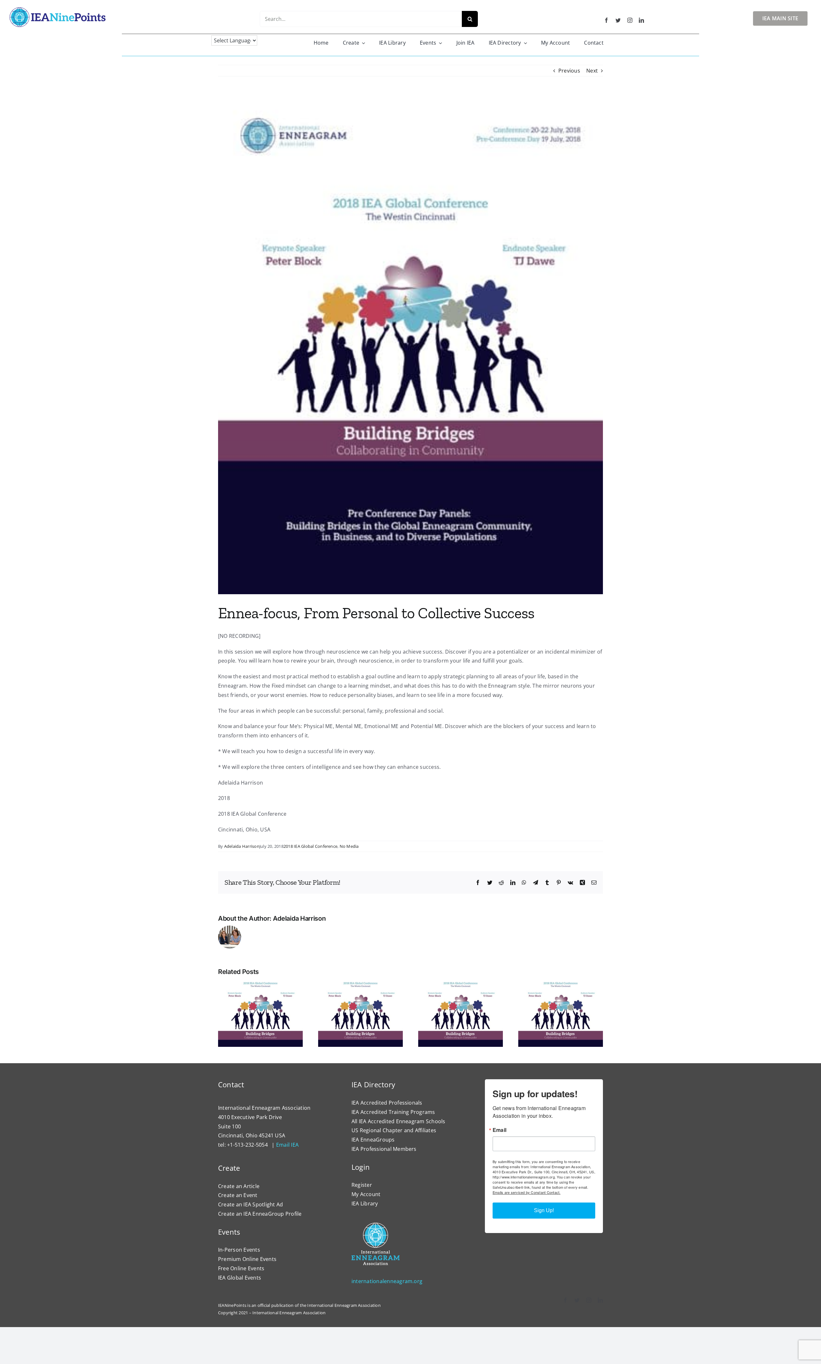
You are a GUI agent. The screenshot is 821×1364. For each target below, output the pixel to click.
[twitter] (618, 20)
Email (499, 1130)
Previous (569, 70)
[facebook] (606, 20)
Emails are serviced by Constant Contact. (527, 1192)
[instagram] (629, 20)
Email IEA (287, 1144)
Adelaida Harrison (241, 846)
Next (592, 70)
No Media (349, 846)
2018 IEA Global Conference (310, 846)
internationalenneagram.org (386, 1281)
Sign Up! (544, 1210)
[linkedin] (641, 20)
